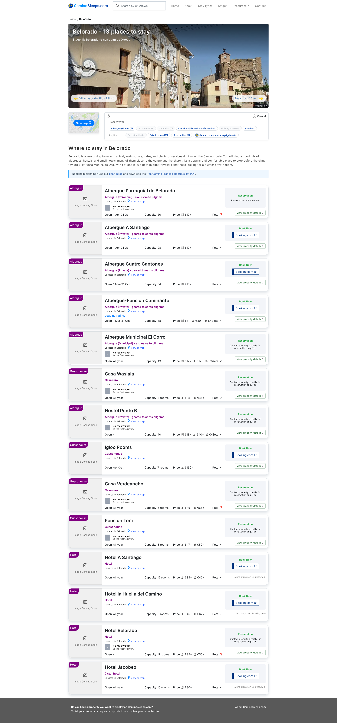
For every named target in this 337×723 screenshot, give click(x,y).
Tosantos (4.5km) (246, 98)
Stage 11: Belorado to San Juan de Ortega (101, 39)
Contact (260, 6)
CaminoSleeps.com (254, 706)
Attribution (261, 105)
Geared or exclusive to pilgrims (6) (217, 135)
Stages (222, 6)
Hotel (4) (250, 128)
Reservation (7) (181, 135)
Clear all (261, 116)
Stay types (205, 6)
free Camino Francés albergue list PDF (171, 173)
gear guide (116, 173)
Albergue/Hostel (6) (122, 128)
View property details (249, 212)
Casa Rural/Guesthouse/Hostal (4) (197, 128)
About (188, 6)
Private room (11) (159, 135)
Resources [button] (240, 6)
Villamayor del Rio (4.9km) (96, 98)
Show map (82, 123)
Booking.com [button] (245, 235)
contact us (153, 711)
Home (175, 6)
